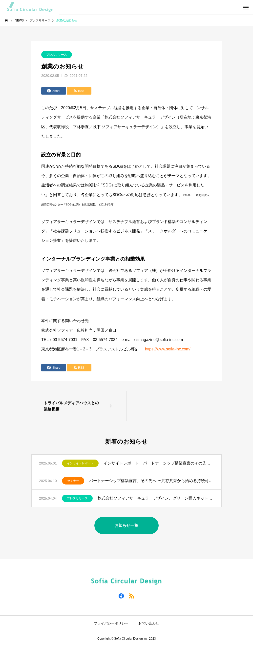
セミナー (73, 481)
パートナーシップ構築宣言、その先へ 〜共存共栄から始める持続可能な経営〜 (151, 481)
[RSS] (131, 595)
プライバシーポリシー (111, 623)
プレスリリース (56, 54)
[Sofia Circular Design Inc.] (29, 7)
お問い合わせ (148, 623)
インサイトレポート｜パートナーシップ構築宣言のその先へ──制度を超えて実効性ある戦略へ (159, 463)
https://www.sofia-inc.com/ (167, 349)
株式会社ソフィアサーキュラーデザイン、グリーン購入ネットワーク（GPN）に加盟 (156, 498)
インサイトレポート (80, 463)
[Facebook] (121, 595)
